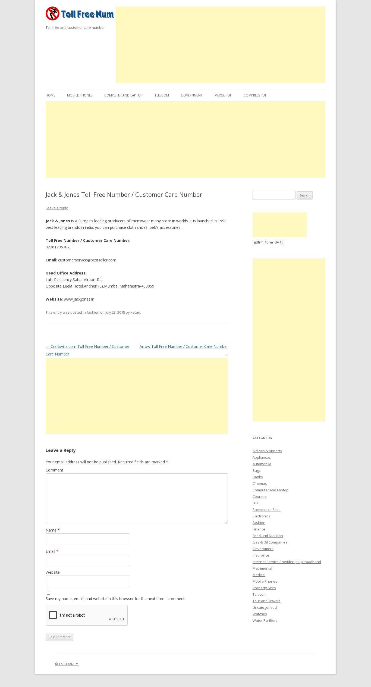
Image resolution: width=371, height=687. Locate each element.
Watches (260, 613)
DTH (256, 503)
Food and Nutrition (268, 535)
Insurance (261, 555)
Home (50, 95)
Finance (259, 529)
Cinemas (260, 483)
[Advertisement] (221, 45)
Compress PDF (255, 95)
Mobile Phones (79, 95)
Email (52, 551)
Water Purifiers (265, 620)
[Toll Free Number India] (81, 15)
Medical (259, 574)
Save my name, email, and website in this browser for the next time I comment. (116, 598)
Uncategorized (265, 607)
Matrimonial (262, 568)
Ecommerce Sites (267, 509)
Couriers (260, 496)
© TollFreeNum (66, 664)
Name (53, 530)
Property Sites (264, 587)
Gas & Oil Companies (270, 542)
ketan (135, 312)
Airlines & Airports (267, 450)
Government (192, 95)
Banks (258, 476)
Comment (54, 470)
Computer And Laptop (123, 95)
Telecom (162, 95)
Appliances (262, 457)
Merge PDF (223, 95)
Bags (257, 470)
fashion (93, 312)
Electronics (261, 516)
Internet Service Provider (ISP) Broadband (287, 561)
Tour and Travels (267, 600)
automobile (262, 463)
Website (53, 572)
